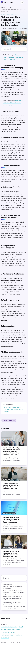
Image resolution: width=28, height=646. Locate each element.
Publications (8, 7)
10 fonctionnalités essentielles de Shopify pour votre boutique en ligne (13, 409)
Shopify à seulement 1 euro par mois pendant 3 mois (12, 587)
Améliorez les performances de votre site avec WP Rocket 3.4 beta (14, 607)
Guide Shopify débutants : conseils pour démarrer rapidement (13, 57)
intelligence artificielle (7, 635)
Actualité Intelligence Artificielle (10, 629)
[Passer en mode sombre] (22, 2)
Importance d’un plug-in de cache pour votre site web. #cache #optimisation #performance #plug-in (13, 598)
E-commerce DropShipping (9, 14)
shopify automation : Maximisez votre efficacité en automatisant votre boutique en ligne (13, 592)
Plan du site (24, 618)
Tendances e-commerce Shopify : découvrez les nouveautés (13, 103)
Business (4, 632)
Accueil (3, 7)
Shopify (21, 627)
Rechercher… (6, 578)
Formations (11, 632)
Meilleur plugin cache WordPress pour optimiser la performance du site (13, 603)
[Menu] (25, 2)
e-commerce (5, 638)
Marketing (19, 635)
